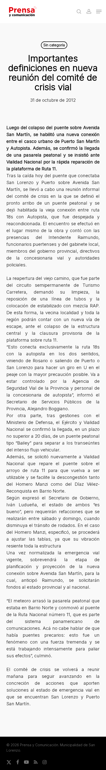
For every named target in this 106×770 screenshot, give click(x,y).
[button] (99, 11)
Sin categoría (54, 45)
